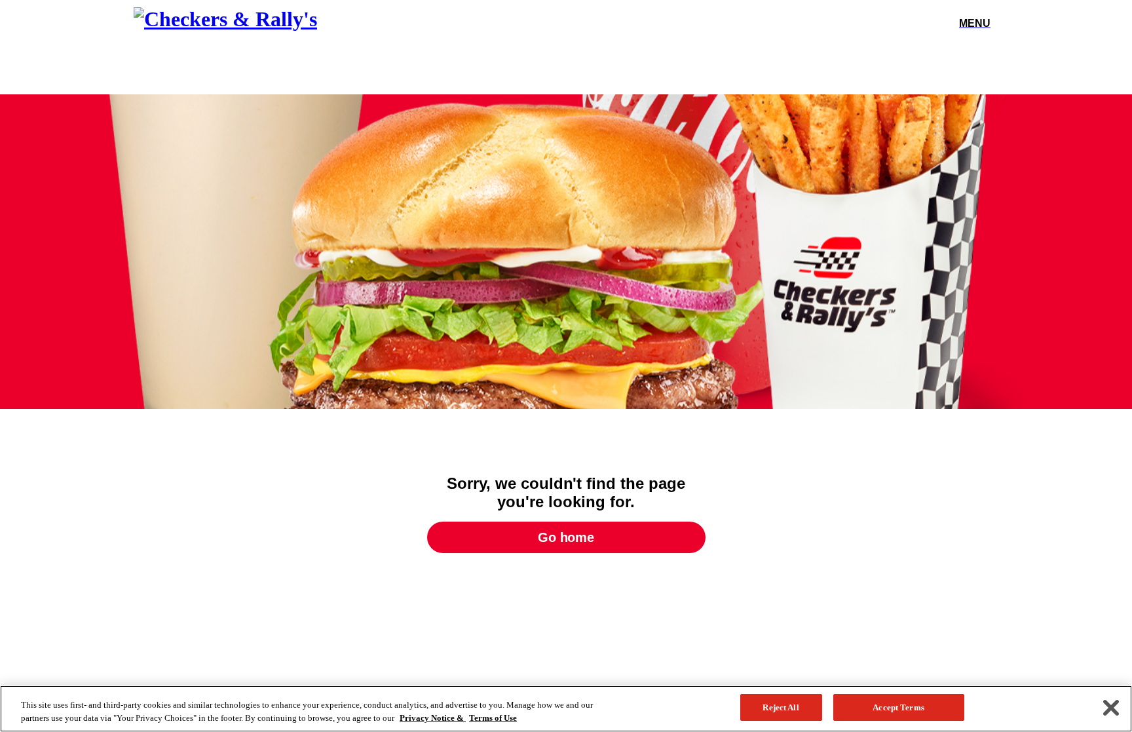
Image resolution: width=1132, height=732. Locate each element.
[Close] (1111, 707)
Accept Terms (898, 707)
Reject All (781, 707)
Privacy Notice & (433, 718)
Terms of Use (493, 718)
